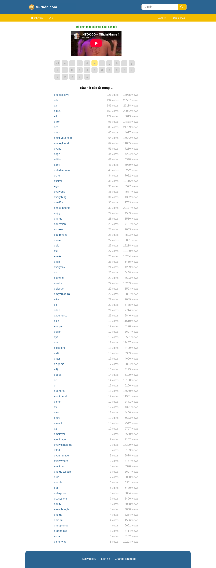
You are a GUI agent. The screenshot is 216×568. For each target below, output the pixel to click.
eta (56, 342)
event (57, 148)
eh (55, 272)
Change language (125, 558)
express (58, 229)
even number (62, 455)
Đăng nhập (179, 17)
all (57, 63)
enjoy (57, 213)
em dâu (58, 202)
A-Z (51, 17)
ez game (59, 364)
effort (57, 450)
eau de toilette (62, 471)
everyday (59, 267)
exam (57, 240)
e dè (56, 353)
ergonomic (60, 530)
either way (60, 541)
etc (56, 251)
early (57, 164)
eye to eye (60, 439)
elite (56, 299)
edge (57, 154)
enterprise (60, 493)
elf (55, 116)
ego (56, 186)
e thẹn (57, 401)
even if (58, 423)
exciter (58, 181)
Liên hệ (105, 558)
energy (58, 218)
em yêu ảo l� (62, 294)
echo (57, 175)
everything (60, 197)
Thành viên (37, 17)
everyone (59, 191)
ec (55, 380)
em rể (57, 256)
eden (57, 310)
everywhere (61, 460)
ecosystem (60, 498)
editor (57, 331)
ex (55, 105)
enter (57, 358)
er (55, 385)
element (59, 277)
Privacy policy (88, 558)
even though (61, 509)
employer (59, 434)
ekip (56, 321)
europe (58, 326)
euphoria (59, 390)
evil (56, 407)
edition (58, 159)
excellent (59, 347)
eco (56, 127)
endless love (61, 94)
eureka (58, 283)
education (60, 224)
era (56, 487)
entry (57, 417)
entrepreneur (61, 525)
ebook (57, 374)
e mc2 (57, 111)
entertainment (62, 170)
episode (59, 288)
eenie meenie (62, 207)
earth (57, 132)
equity (57, 504)
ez (55, 428)
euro (56, 477)
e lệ (56, 369)
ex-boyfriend (61, 143)
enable (58, 482)
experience (60, 315)
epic (56, 245)
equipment (60, 234)
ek (55, 304)
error (57, 121)
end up (58, 514)
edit (56, 100)
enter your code (63, 137)
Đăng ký (162, 17)
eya (56, 337)
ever (56, 412)
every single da (63, 444)
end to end (60, 396)
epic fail (58, 520)
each (57, 261)
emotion (59, 466)
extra (57, 536)
